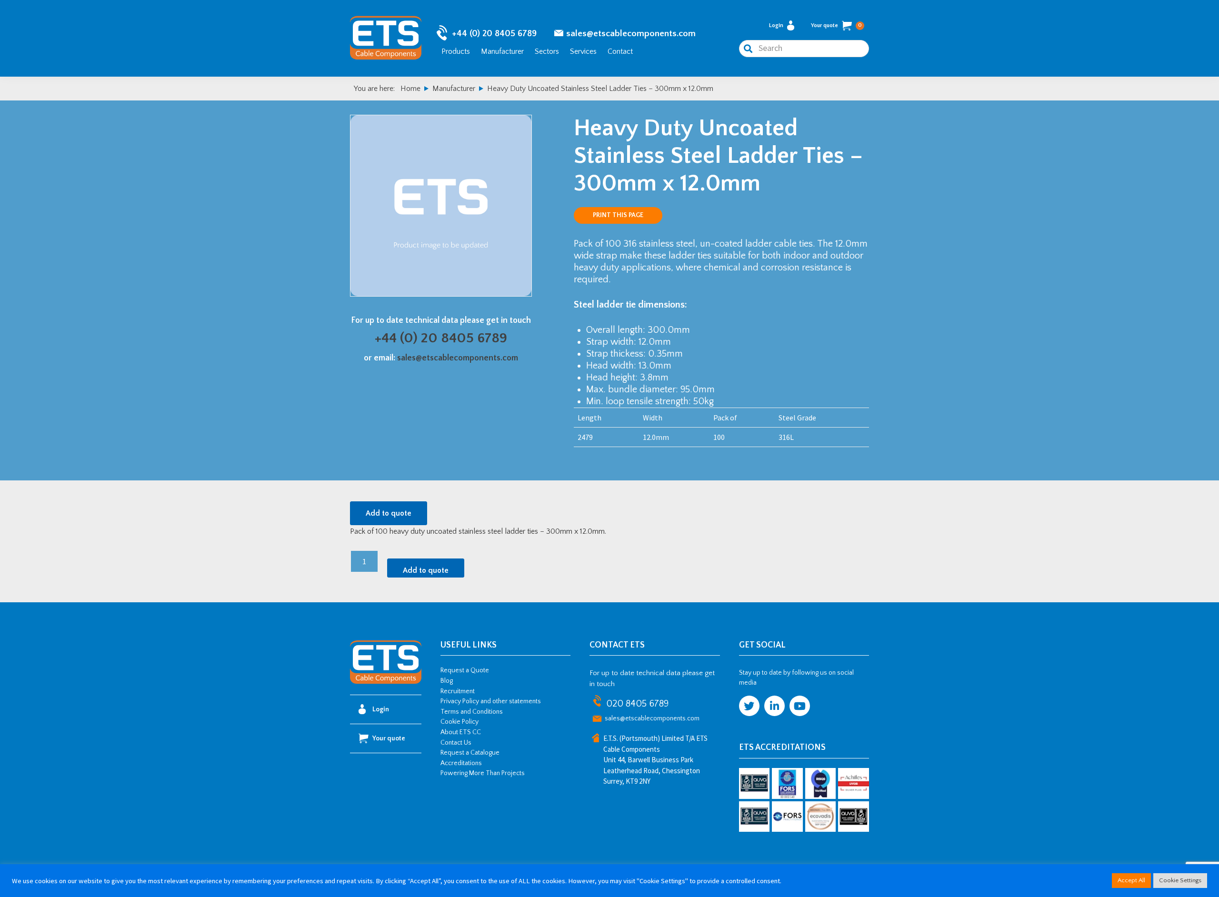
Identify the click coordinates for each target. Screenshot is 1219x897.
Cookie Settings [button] (1180, 880)
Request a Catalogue (470, 753)
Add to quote (388, 513)
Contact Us (455, 743)
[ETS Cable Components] (385, 682)
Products (455, 51)
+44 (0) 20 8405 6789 (494, 34)
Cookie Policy (459, 722)
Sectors (547, 51)
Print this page (618, 215)
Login (776, 25)
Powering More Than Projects (482, 773)
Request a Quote (464, 670)
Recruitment (457, 691)
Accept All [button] (1131, 880)
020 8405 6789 (637, 703)
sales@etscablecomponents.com (631, 34)
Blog (446, 681)
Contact (620, 51)
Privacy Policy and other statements (490, 701)
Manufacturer (502, 51)
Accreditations (461, 763)
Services (583, 51)
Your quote (836, 25)
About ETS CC (460, 732)
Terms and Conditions (471, 712)
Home (410, 88)
